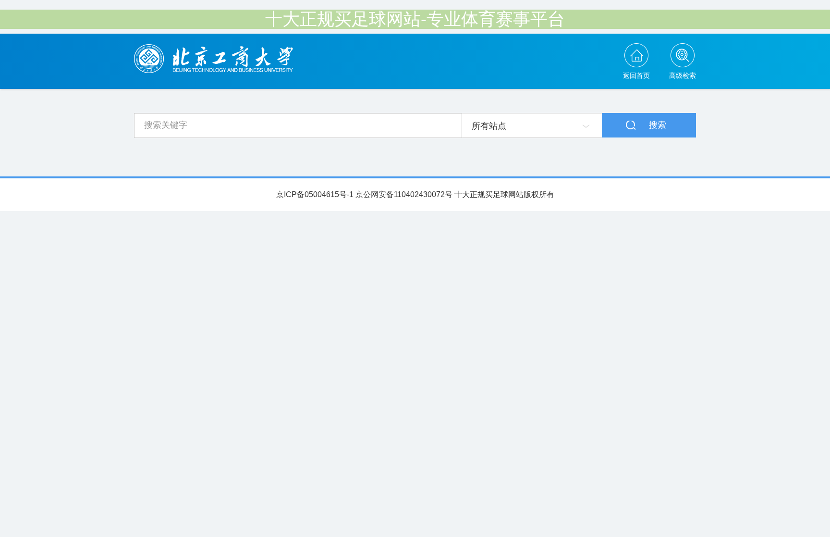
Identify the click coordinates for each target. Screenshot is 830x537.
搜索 (657, 125)
